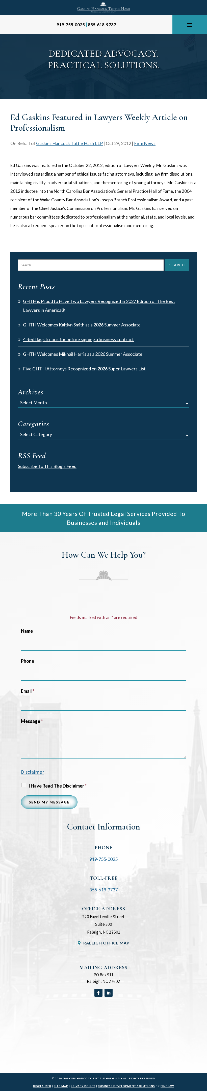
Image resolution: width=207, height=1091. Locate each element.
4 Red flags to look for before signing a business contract (78, 339)
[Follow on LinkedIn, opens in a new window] (109, 993)
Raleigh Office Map (106, 942)
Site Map (61, 1085)
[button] (190, 25)
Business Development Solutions (126, 1085)
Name (27, 631)
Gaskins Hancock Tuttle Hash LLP (69, 143)
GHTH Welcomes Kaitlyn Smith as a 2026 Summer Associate (82, 324)
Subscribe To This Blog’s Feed (47, 466)
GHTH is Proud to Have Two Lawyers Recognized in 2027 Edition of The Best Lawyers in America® (99, 305)
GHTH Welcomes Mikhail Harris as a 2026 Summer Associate (82, 354)
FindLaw (167, 1085)
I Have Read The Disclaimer (58, 786)
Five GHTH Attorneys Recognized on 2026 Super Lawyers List (84, 368)
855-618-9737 (102, 24)
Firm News (145, 143)
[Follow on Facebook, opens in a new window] (98, 993)
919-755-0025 (71, 24)
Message (32, 721)
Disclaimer (32, 772)
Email (27, 691)
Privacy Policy (83, 1085)
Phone (27, 661)
